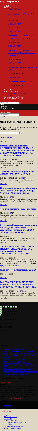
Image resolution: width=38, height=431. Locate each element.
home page (28, 127)
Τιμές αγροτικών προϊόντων (13, 97)
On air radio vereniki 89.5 (17, 93)
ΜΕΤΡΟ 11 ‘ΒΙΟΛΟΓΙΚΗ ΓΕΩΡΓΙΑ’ (20, 82)
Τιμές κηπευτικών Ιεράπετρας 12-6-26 (18, 270)
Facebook (7, 406)
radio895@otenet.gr (14, 398)
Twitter (6, 408)
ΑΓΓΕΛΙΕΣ (8, 89)
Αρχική (6, 6)
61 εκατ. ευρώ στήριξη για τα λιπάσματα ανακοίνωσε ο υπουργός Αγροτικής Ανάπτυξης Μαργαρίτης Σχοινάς (18, 190)
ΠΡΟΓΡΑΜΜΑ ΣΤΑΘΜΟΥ (14, 99)
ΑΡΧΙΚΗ (3, 141)
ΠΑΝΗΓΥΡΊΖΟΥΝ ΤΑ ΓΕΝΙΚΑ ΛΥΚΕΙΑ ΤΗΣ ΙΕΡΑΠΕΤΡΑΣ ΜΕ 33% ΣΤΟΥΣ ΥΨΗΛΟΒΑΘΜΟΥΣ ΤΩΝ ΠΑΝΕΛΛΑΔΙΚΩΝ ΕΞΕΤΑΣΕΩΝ (17, 250)
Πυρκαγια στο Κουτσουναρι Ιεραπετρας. (19, 209)
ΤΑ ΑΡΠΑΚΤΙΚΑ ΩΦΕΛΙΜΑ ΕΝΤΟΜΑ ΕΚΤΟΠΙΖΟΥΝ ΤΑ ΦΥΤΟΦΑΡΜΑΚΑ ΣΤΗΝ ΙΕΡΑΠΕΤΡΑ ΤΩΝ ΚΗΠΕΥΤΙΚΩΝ (18, 284)
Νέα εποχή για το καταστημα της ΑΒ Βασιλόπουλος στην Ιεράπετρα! (17, 172)
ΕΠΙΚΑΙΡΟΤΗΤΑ (10, 8)
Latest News (6, 137)
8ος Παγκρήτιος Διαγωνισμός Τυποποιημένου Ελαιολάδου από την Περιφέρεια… (21, 52)
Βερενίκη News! (9, 1)
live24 (10, 95)
